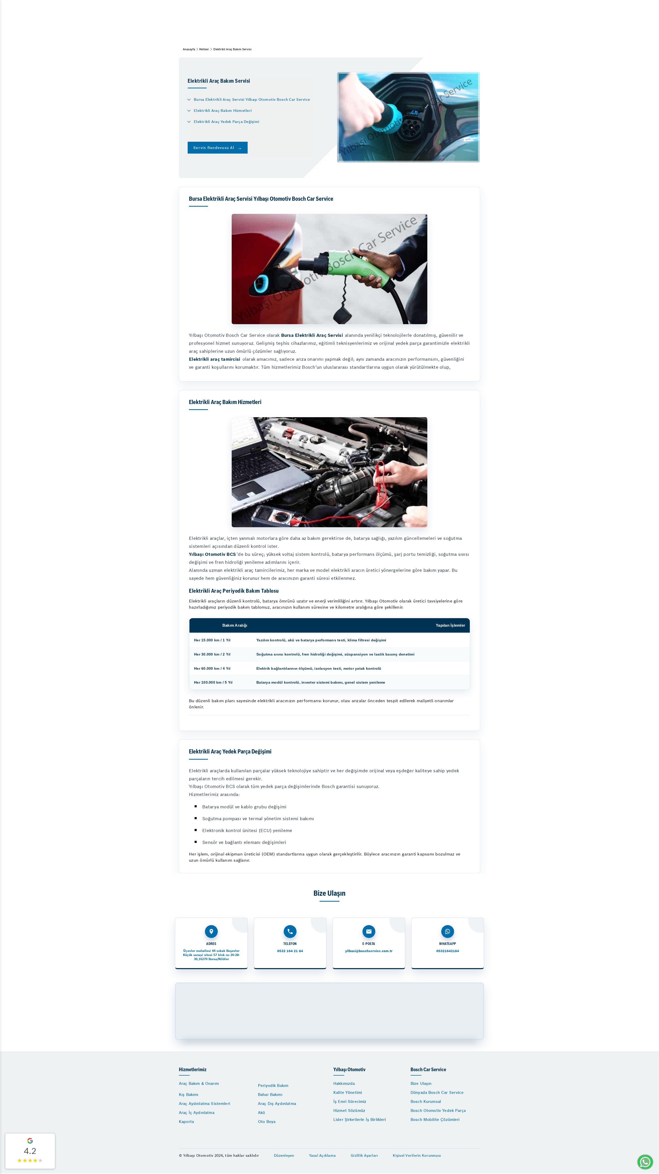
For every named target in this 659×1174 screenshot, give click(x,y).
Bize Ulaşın (421, 1083)
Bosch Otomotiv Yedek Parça (438, 1110)
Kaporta (186, 1121)
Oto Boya (266, 1121)
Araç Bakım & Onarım (199, 1083)
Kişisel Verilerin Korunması (417, 1155)
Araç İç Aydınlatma (196, 1112)
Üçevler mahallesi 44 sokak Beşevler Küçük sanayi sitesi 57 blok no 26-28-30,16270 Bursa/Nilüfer (211, 955)
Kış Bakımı (188, 1094)
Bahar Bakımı (270, 1094)
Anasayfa (189, 49)
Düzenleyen (284, 1155)
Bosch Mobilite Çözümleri (435, 1119)
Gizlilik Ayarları (364, 1155)
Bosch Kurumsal (426, 1101)
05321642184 (447, 951)
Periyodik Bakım (273, 1085)
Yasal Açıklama (322, 1155)
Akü (261, 1112)
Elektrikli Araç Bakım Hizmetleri (223, 110)
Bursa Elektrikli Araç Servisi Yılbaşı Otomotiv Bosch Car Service (252, 99)
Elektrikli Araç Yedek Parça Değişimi (226, 121)
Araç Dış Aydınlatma (277, 1103)
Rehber (204, 49)
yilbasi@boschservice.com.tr (369, 951)
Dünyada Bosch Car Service (437, 1092)
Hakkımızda (344, 1083)
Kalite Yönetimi (347, 1092)
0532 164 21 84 (290, 951)
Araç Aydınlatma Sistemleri (204, 1103)
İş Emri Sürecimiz (350, 1101)
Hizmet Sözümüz (349, 1110)
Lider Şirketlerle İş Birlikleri (359, 1119)
